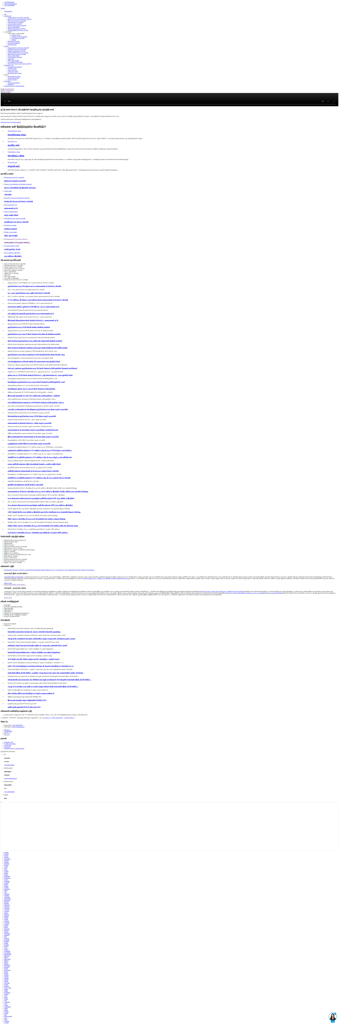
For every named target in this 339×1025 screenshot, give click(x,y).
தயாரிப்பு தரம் (14, 145)
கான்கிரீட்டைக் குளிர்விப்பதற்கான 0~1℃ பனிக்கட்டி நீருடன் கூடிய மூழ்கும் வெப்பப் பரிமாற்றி (39, 478)
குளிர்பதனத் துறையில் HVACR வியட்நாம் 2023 (24, 707)
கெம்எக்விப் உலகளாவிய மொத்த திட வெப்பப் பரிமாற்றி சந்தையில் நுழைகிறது (34, 632)
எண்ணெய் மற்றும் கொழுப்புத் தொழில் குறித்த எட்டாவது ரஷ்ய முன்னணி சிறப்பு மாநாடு (37, 645)
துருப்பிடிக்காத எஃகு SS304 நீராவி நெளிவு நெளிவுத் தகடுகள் (29, 327)
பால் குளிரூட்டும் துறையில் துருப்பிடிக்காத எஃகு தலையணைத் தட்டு (31, 313)
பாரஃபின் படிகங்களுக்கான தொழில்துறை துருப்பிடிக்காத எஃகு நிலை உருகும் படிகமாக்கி (38, 409)
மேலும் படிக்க (8, 583)
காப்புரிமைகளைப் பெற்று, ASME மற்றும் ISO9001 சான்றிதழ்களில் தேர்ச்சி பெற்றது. (106, 578)
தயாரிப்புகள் (7, 16)
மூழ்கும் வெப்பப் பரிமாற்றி (15, 24)
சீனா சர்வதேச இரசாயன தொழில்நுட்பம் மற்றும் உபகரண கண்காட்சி (31, 693)
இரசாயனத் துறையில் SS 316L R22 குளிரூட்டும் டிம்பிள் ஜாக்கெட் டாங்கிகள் (34, 396)
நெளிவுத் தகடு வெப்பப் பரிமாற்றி (17, 25)
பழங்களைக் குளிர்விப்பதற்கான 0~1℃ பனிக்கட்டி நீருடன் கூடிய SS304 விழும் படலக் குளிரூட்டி (40, 450)
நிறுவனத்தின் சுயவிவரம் (15, 67)
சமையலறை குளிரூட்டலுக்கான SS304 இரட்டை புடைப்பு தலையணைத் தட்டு (33, 307)
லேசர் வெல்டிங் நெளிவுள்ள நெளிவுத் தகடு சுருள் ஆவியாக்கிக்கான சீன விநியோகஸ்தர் (38, 348)
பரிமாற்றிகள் (279, 593)
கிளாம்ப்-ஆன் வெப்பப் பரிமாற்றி (16, 28)
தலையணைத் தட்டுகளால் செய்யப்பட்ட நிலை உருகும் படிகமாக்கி (29, 423)
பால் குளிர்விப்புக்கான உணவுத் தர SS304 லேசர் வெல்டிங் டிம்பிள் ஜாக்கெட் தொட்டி (36, 402)
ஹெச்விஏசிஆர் (12, 44)
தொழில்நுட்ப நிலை (16, 155)
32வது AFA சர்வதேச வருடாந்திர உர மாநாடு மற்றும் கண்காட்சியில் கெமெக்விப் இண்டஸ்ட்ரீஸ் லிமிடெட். (43, 686)
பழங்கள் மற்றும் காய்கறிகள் (19, 36)
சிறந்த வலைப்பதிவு (57, 717)
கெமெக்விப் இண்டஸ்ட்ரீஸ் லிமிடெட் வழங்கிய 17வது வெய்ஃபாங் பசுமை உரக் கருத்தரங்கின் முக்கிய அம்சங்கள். (45, 673)
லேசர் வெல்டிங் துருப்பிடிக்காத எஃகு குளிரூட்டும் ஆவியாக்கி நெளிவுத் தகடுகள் (35, 341)
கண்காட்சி (11, 84)
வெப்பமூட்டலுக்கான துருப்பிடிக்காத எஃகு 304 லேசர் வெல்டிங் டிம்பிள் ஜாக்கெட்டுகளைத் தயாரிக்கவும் (42, 368)
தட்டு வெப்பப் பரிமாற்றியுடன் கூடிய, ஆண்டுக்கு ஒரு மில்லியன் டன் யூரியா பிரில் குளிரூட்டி (38, 532)
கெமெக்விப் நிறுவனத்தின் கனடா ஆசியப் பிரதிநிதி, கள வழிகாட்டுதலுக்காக (34, 652)
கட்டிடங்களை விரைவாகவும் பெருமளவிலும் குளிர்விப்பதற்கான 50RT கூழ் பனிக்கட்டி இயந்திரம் (40, 505)
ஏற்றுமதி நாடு (14, 166)
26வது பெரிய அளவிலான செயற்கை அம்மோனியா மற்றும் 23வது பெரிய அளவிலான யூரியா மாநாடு (41, 639)
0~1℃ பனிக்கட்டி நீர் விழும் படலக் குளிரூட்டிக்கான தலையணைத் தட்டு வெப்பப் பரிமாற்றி (38, 300)
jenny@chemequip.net (10, 4)
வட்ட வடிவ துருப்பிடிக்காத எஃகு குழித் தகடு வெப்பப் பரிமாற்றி (29, 293)
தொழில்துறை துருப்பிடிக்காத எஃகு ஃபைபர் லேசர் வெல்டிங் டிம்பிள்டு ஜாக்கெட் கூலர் (36, 382)
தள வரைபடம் (46, 717)
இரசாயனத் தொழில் (13, 41)
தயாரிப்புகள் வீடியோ (13, 78)
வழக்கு (6, 46)
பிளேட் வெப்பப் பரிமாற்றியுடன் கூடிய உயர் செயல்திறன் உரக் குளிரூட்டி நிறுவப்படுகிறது (36, 519)
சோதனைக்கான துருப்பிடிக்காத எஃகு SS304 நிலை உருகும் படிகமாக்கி (32, 416)
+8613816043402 (9, 2)
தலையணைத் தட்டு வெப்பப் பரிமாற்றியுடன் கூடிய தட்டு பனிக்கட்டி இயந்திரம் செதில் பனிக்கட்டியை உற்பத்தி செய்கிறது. (48, 491)
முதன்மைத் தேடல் (69, 717)
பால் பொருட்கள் (15, 35)
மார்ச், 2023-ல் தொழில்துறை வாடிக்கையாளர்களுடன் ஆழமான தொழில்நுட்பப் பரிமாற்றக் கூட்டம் (40, 666)
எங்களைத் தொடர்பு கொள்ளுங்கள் (14, 86)
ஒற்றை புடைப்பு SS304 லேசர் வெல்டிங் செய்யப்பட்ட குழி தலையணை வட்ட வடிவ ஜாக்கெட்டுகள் (40, 375)
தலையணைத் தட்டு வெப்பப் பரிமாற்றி (18, 17)
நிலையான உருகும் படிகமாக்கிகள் (255, 593)
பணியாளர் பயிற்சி (13, 71)
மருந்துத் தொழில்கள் (14, 43)
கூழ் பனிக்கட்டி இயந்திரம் (15, 62)
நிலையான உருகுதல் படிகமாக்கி (17, 20)
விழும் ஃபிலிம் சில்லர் (14, 27)
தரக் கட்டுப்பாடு (12, 70)
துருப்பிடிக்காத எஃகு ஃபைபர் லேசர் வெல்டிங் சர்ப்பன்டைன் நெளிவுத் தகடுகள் (34, 334)
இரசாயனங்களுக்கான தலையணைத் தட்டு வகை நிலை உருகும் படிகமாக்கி (33, 437)
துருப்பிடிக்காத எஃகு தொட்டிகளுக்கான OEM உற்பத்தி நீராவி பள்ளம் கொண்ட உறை (36, 354)
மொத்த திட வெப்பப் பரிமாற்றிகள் (235, 593)
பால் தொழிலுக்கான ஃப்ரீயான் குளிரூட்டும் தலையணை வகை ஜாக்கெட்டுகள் (34, 361)
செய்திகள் (7, 81)
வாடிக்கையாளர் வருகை (15, 73)
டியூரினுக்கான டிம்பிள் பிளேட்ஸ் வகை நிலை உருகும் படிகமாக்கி (29, 443)
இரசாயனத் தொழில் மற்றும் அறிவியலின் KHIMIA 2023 (27, 700)
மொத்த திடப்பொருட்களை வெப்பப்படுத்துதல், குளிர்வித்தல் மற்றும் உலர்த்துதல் (222, 591)
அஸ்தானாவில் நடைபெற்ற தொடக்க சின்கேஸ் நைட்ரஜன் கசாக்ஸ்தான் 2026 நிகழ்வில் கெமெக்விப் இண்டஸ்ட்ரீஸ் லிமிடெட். (49, 680)
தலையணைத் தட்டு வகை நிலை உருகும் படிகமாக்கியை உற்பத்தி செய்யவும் (33, 430)
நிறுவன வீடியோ (12, 79)
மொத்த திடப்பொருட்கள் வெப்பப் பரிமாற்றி (19, 19)
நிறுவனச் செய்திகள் (14, 83)
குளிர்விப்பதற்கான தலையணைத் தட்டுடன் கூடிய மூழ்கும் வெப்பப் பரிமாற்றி (33, 471)
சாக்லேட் (13, 40)
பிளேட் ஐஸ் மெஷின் (13, 60)
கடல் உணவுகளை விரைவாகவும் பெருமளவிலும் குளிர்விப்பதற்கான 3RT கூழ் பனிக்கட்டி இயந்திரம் (41, 498)
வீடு (5, 14)
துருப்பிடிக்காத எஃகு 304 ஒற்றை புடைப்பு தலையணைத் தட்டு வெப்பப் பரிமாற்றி (34, 286)
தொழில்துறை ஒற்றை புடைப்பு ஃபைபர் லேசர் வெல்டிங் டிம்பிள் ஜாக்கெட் (32, 389)
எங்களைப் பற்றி (8, 65)
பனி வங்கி (11, 59)
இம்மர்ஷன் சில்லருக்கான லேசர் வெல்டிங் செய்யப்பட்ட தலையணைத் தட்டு (33, 320)
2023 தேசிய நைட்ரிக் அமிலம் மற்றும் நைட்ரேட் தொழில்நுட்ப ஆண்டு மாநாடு (33, 659)
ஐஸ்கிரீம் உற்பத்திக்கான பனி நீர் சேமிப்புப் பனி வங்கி (25, 485)
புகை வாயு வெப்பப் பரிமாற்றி (15, 22)
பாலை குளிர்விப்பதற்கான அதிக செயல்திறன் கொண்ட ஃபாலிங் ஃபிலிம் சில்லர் (34, 464)
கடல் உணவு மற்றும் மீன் (18, 38)
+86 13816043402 (9, 5)
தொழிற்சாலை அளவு (17, 135)
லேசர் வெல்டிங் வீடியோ (14, 76)
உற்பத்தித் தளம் (12, 68)
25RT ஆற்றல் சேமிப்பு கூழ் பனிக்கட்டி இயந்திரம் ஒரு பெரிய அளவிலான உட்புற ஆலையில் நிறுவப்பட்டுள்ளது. (44, 512)
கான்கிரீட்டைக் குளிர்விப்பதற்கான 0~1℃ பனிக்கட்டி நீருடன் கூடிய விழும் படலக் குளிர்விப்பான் (40, 457)
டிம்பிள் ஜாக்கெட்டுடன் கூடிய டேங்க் (18, 30)
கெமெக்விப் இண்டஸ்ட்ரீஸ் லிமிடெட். (14, 577)
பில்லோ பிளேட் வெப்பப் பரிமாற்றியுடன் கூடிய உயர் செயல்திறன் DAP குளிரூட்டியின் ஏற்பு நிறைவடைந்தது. (43, 526)
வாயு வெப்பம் (272, 593)
